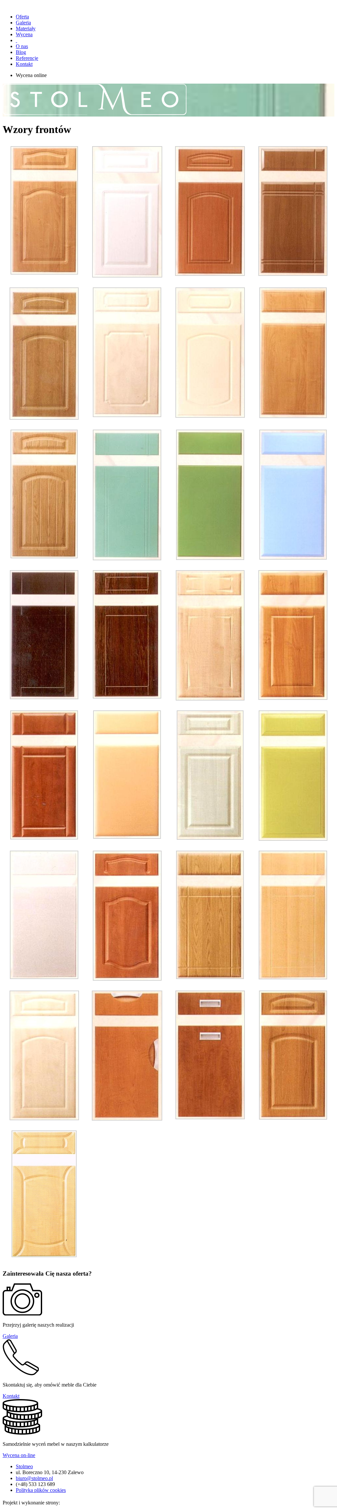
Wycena (24, 34)
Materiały (26, 28)
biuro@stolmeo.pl (34, 1478)
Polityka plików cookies (41, 1490)
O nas (22, 46)
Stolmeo (24, 1466)
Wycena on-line (19, 1455)
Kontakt (24, 64)
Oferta (22, 16)
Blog (21, 52)
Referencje (27, 58)
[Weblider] (77, 1502)
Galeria (23, 22)
